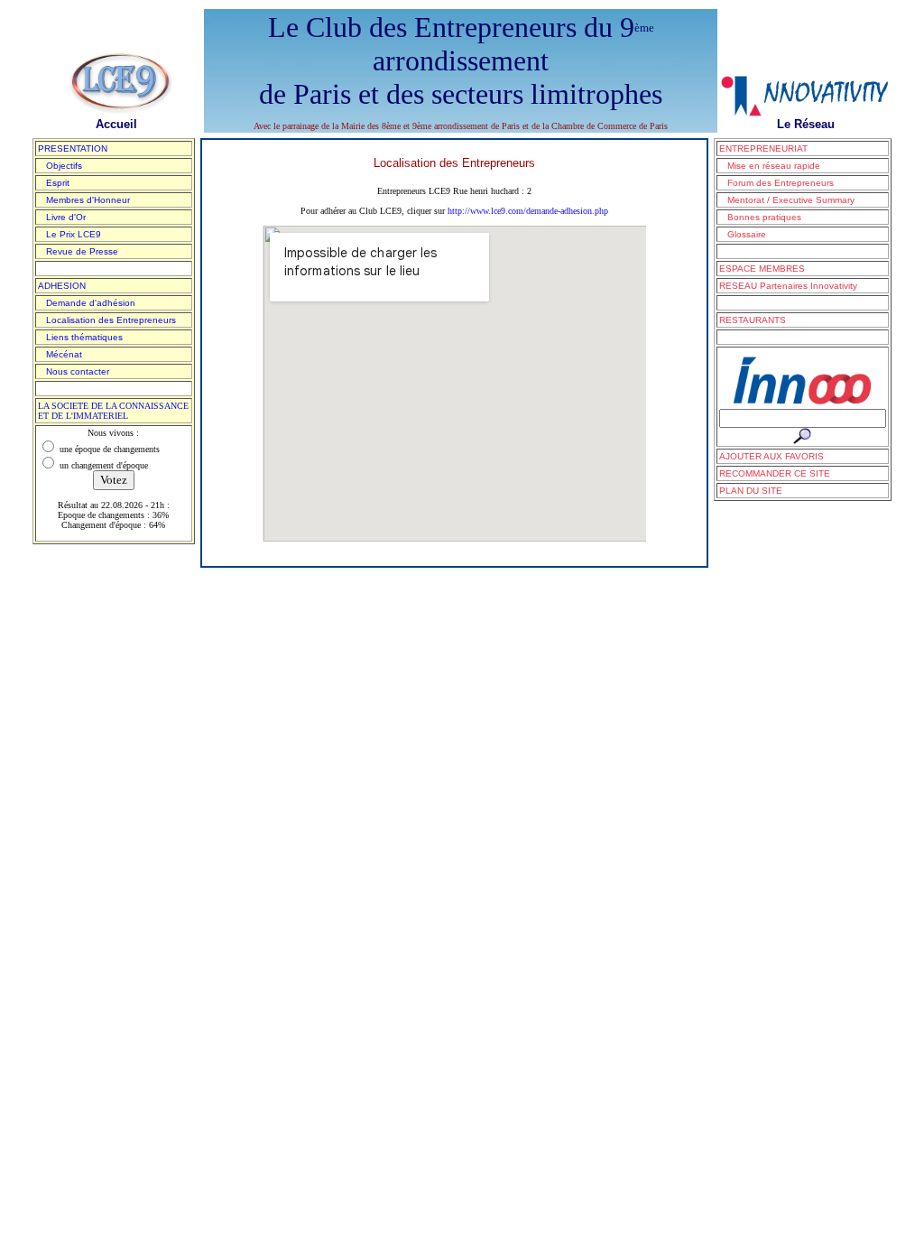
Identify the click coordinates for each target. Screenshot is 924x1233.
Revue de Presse (78, 251)
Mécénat (60, 354)
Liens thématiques (80, 337)
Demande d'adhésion (86, 303)
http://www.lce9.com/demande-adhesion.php (528, 211)
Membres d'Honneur (84, 200)
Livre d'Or (62, 217)
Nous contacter (73, 371)
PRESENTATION (72, 148)
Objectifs (60, 166)
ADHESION (62, 286)
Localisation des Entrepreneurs (107, 320)
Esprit (53, 183)
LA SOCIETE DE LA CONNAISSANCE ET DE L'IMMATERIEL (113, 411)
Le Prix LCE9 (69, 234)
